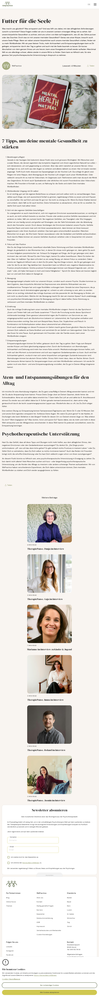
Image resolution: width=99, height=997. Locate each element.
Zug (68, 922)
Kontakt (39, 902)
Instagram (10, 951)
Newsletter (41, 914)
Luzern (69, 910)
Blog (7, 898)
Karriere (40, 910)
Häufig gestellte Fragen (45, 906)
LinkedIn (9, 947)
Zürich (69, 926)
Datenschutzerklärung (30, 863)
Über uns (40, 898)
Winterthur (71, 918)
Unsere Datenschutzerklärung (45, 975)
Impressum (41, 926)
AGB (38, 922)
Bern (69, 906)
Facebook (9, 955)
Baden (69, 898)
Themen (9, 906)
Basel (69, 902)
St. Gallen (70, 914)
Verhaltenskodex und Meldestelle (49, 930)
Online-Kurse (11, 902)
